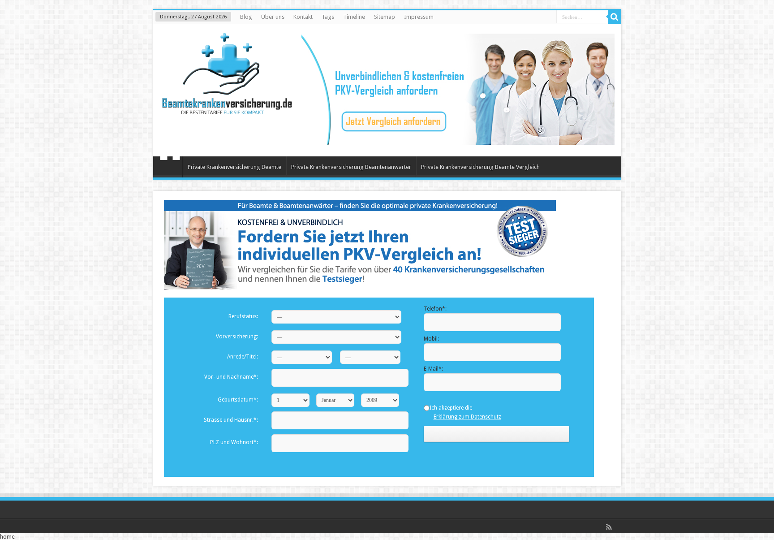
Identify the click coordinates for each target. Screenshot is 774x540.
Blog (246, 16)
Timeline (354, 16)
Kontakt (303, 16)
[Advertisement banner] (458, 143)
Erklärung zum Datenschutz (467, 417)
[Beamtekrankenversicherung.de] (227, 107)
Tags (328, 16)
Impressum (419, 16)
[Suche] (614, 17)
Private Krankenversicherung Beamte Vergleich (480, 167)
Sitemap (384, 16)
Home (170, 168)
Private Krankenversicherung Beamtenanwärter (351, 167)
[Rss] (609, 527)
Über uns (272, 16)
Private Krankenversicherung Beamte (234, 167)
